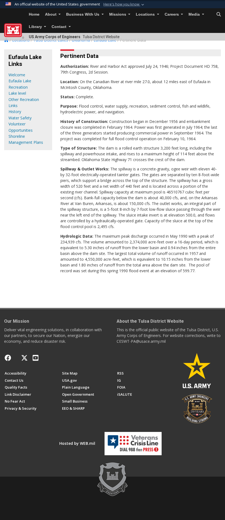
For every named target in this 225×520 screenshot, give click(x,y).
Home (34, 14)
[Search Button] (218, 14)
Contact (60, 27)
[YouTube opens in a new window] (35, 358)
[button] (124, 4)
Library (36, 27)
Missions (118, 14)
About (51, 14)
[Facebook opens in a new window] (8, 358)
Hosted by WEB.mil (77, 443)
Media (195, 14)
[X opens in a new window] (24, 358)
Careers (172, 14)
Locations (146, 14)
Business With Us (83, 14)
